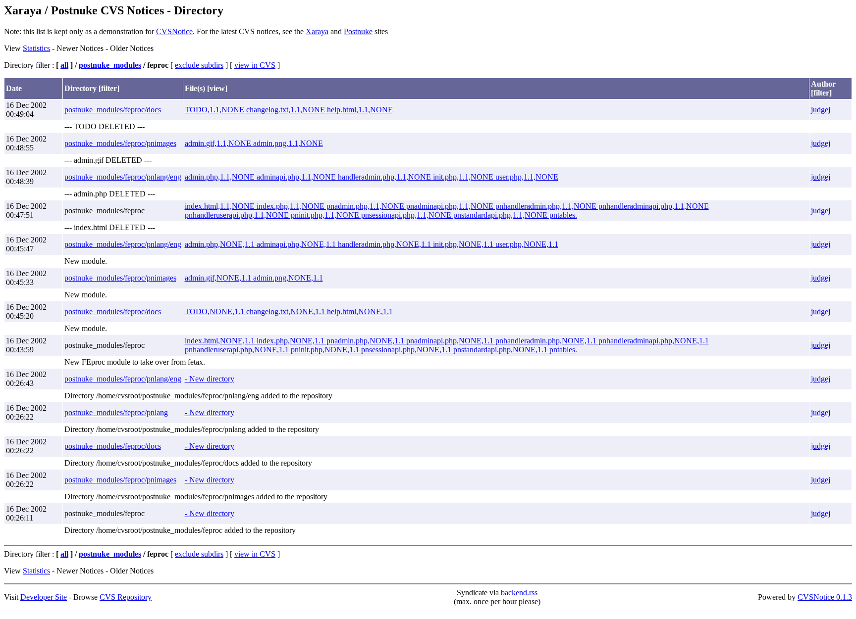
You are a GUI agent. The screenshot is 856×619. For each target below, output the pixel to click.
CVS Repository (126, 597)
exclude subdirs (199, 65)
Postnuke (358, 31)
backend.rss (519, 592)
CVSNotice (174, 31)
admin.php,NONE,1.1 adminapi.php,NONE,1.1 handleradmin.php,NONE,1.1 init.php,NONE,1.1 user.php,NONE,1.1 (371, 244)
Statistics (36, 48)
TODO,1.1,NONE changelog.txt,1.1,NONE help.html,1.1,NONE (289, 109)
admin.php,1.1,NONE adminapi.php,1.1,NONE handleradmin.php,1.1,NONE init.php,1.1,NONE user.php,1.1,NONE (371, 177)
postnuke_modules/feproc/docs (112, 109)
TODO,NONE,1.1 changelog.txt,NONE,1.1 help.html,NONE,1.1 (289, 311)
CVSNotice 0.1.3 (825, 597)
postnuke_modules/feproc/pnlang (116, 412)
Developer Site (43, 597)
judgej (820, 109)
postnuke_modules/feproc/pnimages (120, 143)
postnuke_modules (110, 65)
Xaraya (317, 31)
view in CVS (254, 65)
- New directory (209, 379)
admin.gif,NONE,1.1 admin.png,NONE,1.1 (254, 278)
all (64, 65)
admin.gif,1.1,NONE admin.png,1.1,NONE (254, 143)
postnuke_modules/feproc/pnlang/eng (122, 177)
